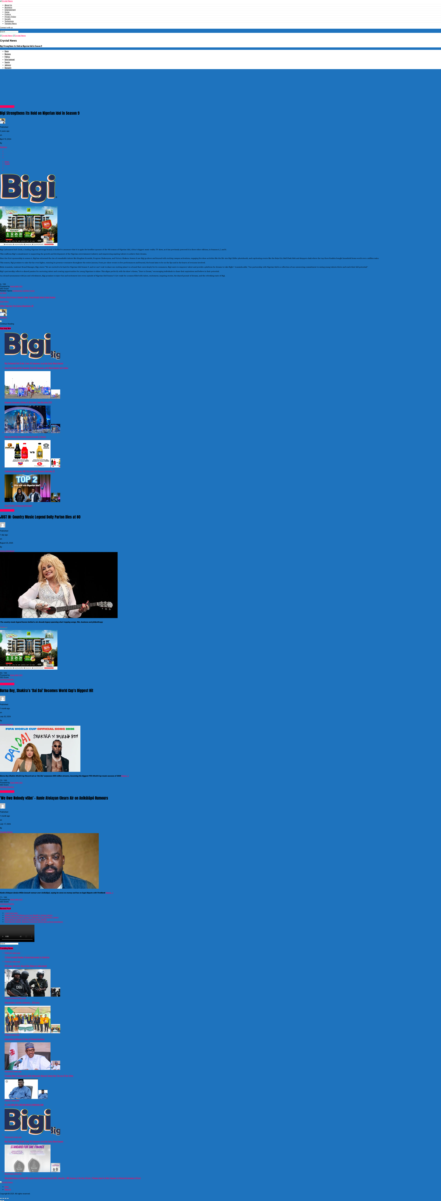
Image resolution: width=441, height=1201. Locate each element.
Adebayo (3, 147)
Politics (8, 14)
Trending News (11, 24)
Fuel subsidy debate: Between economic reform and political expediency (34, 922)
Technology (9, 21)
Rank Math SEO (16, 286)
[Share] (3, 1198)
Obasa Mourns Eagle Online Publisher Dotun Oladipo (26, 920)
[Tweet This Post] (223, 153)
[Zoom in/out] (8, 1198)
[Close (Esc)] (1, 1198)
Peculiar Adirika (6, 832)
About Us (8, 5)
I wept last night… (12, 913)
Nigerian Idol (21, 291)
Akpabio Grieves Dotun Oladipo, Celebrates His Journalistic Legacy (32, 917)
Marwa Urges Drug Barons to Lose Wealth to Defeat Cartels (28, 915)
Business (8, 7)
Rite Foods (30, 291)
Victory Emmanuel (7, 551)
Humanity (8, 67)
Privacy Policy (10, 17)
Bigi (14, 291)
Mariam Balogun (6, 724)
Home (7, 12)
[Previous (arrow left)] (1, 1200)
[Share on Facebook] (223, 151)
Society (8, 19)
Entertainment (10, 10)
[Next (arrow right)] (3, 1200)
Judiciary (8, 65)
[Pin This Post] (223, 155)
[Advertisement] (220, 87)
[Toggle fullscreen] (5, 1198)
